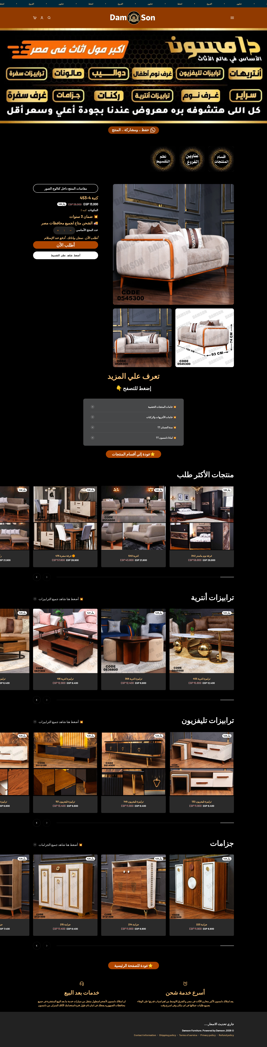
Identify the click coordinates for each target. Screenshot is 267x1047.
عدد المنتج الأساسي (87, 230)
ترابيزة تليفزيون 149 (134, 801)
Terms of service (188, 1035)
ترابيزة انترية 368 (133, 678)
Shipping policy (167, 1035)
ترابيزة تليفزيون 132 (202, 801)
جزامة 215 (65, 924)
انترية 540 (133, 555)
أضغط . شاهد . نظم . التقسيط (65, 255)
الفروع (195, 4)
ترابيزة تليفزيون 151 (65, 801)
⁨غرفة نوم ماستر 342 (201, 555)
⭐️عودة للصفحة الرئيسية (133, 965)
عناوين (225, 4)
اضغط (255, 4)
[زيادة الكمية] (57, 230)
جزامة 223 (201, 924)
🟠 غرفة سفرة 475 (65, 555)
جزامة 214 (133, 924)
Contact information (145, 1035)
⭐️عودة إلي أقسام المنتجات (133, 454)
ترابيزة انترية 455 (201, 678)
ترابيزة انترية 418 (65, 678)
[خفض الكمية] (70, 230)
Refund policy (226, 1035)
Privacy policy (208, 1035)
